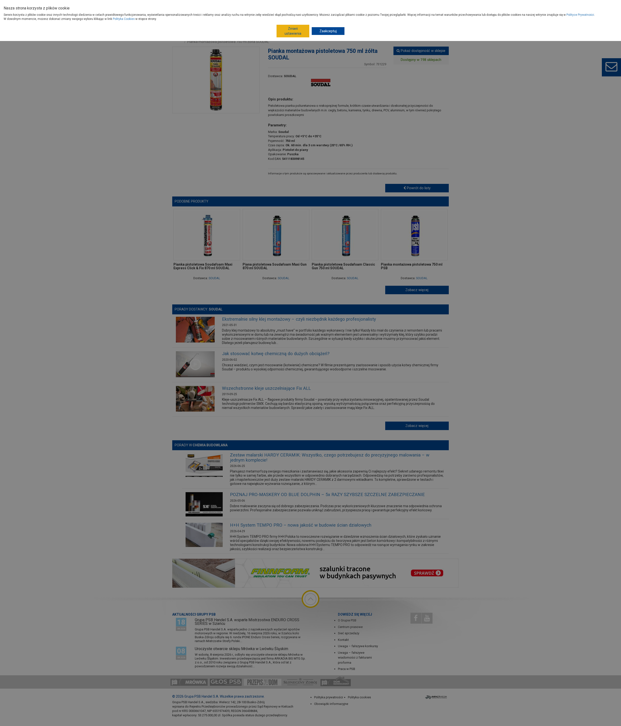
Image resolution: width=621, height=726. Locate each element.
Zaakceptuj (328, 31)
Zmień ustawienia (293, 31)
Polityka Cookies (124, 19)
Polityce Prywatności (580, 14)
